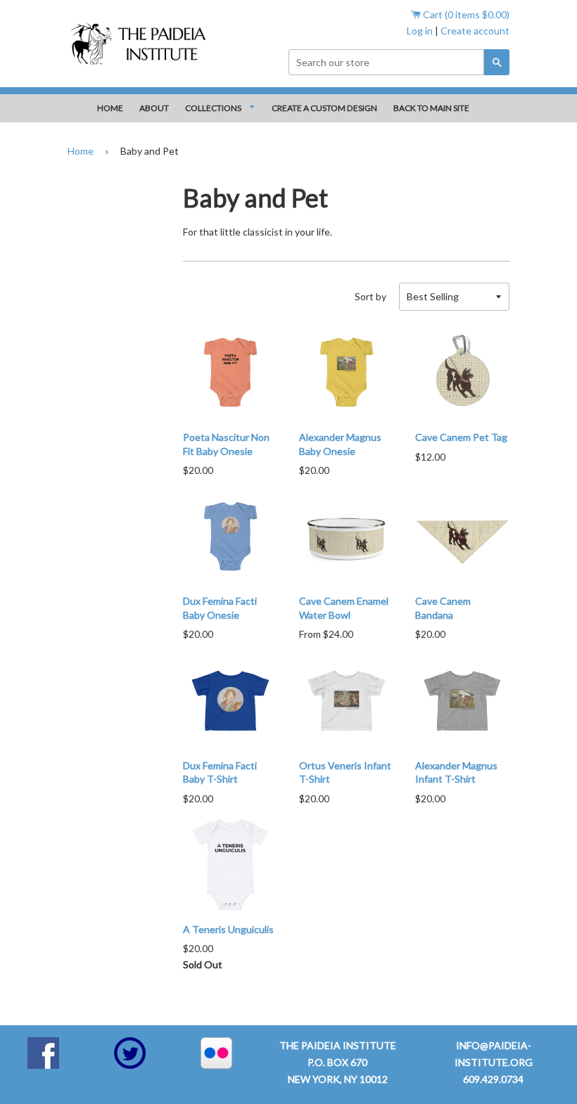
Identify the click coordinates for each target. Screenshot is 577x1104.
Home (81, 151)
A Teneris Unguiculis (228, 929)
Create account (474, 31)
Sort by (370, 296)
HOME (110, 108)
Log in (420, 31)
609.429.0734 (493, 1079)
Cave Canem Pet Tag (461, 437)
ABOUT (154, 108)
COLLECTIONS (214, 108)
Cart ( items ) (465, 14)
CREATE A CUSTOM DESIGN (324, 108)
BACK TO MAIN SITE (431, 108)
